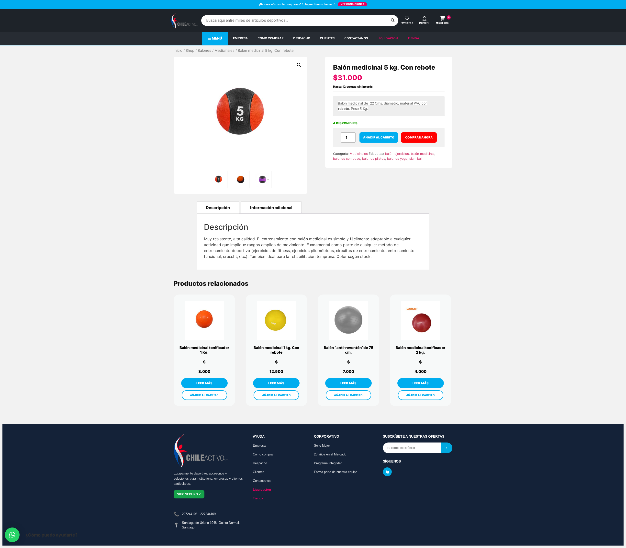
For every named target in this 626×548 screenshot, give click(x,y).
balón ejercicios (397, 154)
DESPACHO (301, 38)
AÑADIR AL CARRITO (204, 395)
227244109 (208, 514)
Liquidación (262, 489)
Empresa (259, 445)
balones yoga (397, 158)
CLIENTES (327, 38)
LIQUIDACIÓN (388, 38)
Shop (190, 50)
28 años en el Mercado (330, 454)
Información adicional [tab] (271, 207)
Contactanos (262, 481)
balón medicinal (422, 154)
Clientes (258, 472)
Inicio (178, 50)
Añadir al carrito (378, 137)
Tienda (258, 498)
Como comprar (263, 454)
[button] (299, 65)
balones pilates (373, 158)
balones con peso (346, 158)
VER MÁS (204, 383)
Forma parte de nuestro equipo (335, 472)
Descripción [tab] (218, 207)
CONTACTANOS (356, 38)
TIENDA (413, 38)
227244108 (189, 514)
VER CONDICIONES (352, 4)
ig (387, 471)
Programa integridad (328, 463)
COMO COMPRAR (270, 38)
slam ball (415, 158)
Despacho (260, 463)
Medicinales (224, 50)
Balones (204, 50)
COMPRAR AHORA (419, 137)
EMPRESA (240, 38)
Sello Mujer (322, 445)
